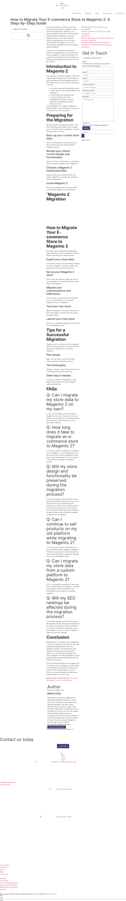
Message (85, 96)
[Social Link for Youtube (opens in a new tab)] (63, 802)
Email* (85, 78)
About (97, 13)
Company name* (88, 90)
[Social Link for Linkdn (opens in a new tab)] (63, 839)
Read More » (85, 36)
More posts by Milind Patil (56, 727)
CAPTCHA (86, 123)
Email (84, 61)
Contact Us (120, 13)
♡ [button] (36, 894)
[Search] (82, 136)
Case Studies (76, 13)
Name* (85, 72)
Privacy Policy (52, 894)
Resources (106, 13)
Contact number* (88, 84)
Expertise (88, 13)
